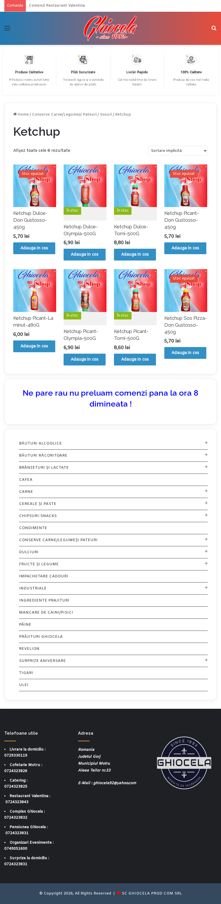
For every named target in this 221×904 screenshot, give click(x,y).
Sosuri (106, 114)
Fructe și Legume (39, 564)
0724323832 (15, 817)
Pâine (25, 624)
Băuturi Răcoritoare (43, 455)
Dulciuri (29, 552)
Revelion (29, 648)
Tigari (26, 673)
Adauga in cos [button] (84, 254)
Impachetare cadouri (43, 576)
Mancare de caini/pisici (46, 612)
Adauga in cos (34, 248)
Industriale (33, 588)
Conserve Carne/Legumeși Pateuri (64, 114)
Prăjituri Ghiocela (41, 636)
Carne (26, 491)
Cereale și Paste (37, 503)
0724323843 (16, 802)
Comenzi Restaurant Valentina (57, 5)
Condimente (33, 528)
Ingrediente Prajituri (44, 600)
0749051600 (15, 848)
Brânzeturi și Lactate (44, 467)
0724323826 (15, 771)
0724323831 (16, 833)
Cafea (26, 479)
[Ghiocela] (110, 28)
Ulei (23, 685)
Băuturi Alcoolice (40, 443)
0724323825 (15, 786)
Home (23, 114)
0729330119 (15, 755)
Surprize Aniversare (42, 660)
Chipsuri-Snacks (38, 516)
